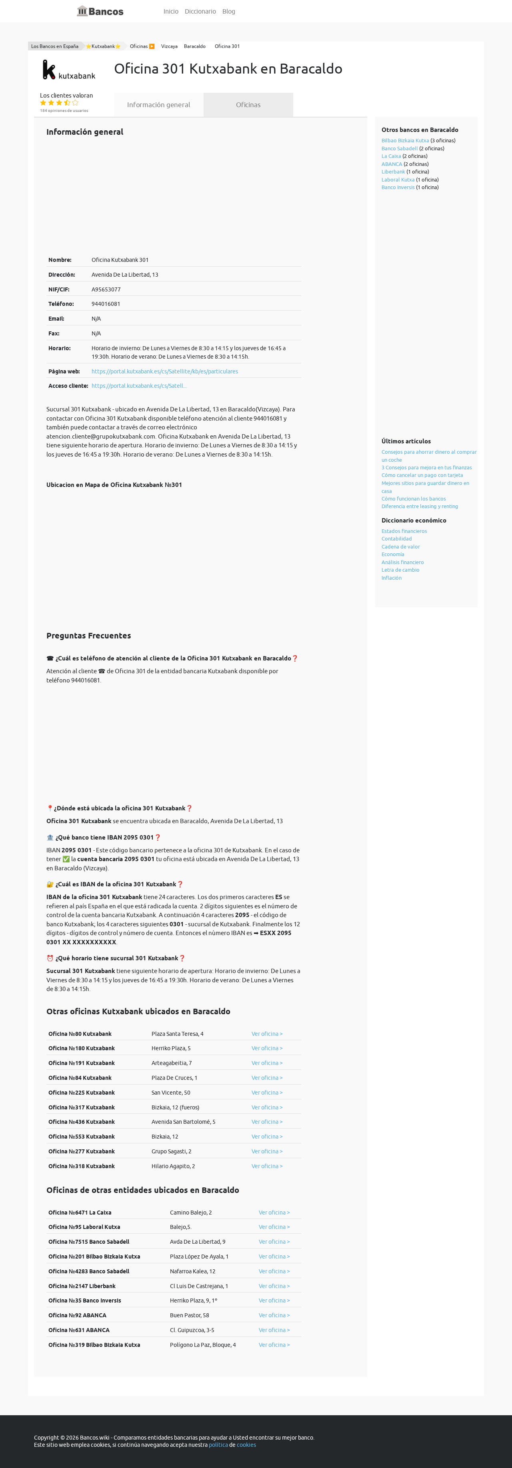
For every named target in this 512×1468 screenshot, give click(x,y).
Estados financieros (404, 531)
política (218, 1445)
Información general (158, 105)
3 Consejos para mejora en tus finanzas (427, 467)
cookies (246, 1445)
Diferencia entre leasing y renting (420, 506)
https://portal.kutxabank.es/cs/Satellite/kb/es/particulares (165, 371)
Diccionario (200, 11)
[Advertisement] (173, 196)
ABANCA (392, 164)
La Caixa (391, 156)
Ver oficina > (267, 1034)
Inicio (171, 11)
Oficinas (248, 105)
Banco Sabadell (400, 148)
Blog (228, 11)
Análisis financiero (403, 562)
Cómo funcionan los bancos (414, 498)
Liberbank (393, 171)
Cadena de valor (401, 546)
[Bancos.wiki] (100, 11)
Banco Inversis (398, 187)
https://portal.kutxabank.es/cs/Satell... (139, 386)
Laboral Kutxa (398, 179)
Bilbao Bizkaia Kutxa (405, 140)
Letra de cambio (401, 569)
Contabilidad (397, 538)
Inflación (392, 577)
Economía (393, 554)
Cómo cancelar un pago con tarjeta (422, 475)
